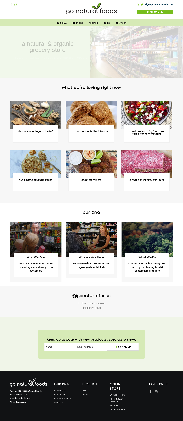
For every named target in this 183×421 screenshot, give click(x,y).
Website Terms (117, 395)
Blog (107, 23)
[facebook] (11, 4)
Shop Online (155, 12)
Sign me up (124, 346)
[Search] (138, 4)
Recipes (93, 23)
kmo (29, 398)
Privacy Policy (117, 410)
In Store (77, 23)
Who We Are (60, 391)
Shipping (114, 406)
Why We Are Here (62, 399)
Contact (121, 23)
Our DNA (61, 23)
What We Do (60, 395)
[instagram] (16, 4)
